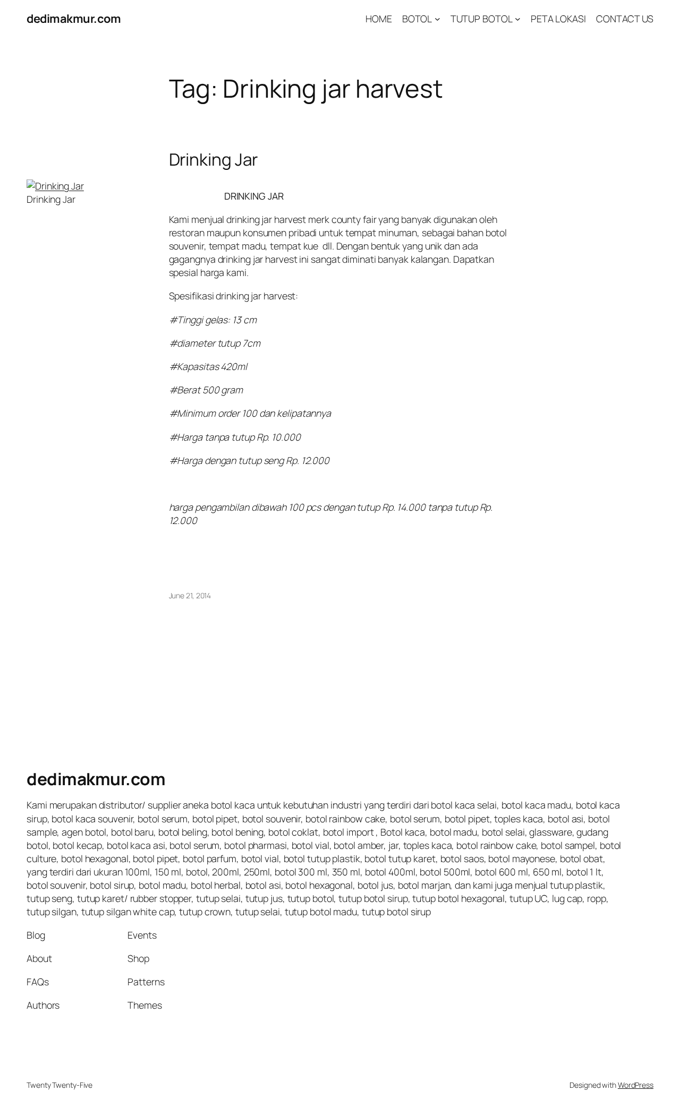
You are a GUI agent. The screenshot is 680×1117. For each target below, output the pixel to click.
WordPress (635, 1085)
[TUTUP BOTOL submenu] (518, 19)
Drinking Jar (213, 159)
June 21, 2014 (190, 595)
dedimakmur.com (74, 19)
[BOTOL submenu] (437, 19)
